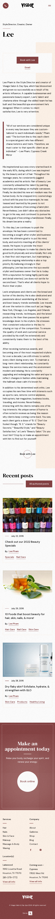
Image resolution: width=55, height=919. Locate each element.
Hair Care (10, 629)
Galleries (33, 832)
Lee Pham (14, 551)
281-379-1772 (10, 877)
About (32, 828)
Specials (9, 557)
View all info (9, 882)
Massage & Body (11, 844)
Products (22, 702)
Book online (27, 781)
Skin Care (33, 629)
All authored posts (39, 483)
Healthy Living (37, 702)
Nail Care (21, 557)
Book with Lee (27, 60)
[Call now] (6, 6)
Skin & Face (8, 836)
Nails (5, 832)
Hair (5, 828)
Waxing (6, 848)
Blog (31, 840)
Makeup (7, 840)
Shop (32, 836)
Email (27, 67)
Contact (33, 844)
